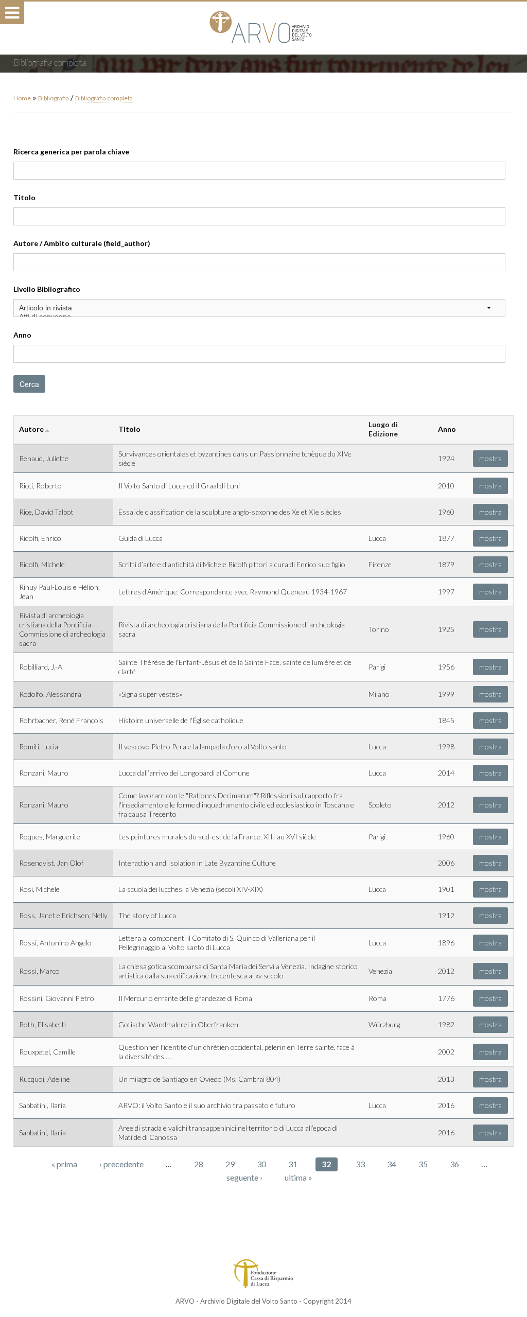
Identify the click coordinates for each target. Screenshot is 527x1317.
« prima (64, 1164)
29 (230, 1164)
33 (360, 1164)
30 (261, 1164)
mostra (490, 458)
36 (454, 1164)
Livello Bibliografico (46, 289)
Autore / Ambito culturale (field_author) (81, 243)
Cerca (29, 384)
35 (423, 1164)
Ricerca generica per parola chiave (71, 151)
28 (198, 1164)
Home (22, 98)
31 (292, 1164)
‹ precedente (121, 1164)
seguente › (244, 1177)
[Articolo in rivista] (259, 308)
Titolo (24, 197)
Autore (31, 429)
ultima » (298, 1177)
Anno (22, 334)
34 (391, 1164)
